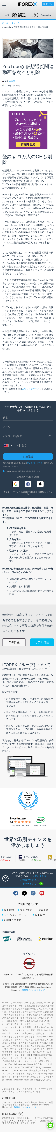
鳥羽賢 (12, 81)
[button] (50, 1125)
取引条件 (40, 915)
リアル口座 (42, 642)
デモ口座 (14, 642)
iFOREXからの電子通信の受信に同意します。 (24, 471)
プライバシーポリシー (35, 463)
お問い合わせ (39, 876)
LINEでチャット (30, 884)
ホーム (5, 23)
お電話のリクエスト (30, 879)
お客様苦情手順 (12, 920)
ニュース (16, 23)
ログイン (47, 4)
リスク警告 (26, 910)
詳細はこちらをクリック (25, 1107)
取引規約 (9, 910)
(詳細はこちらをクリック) (33, 990)
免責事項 (43, 910)
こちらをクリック (30, 389)
